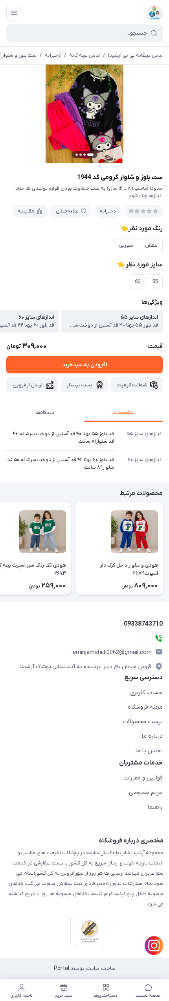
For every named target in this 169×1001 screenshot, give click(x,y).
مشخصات (123, 412)
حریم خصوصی (146, 792)
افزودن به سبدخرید (84, 365)
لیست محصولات (143, 722)
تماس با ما (149, 751)
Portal (61, 968)
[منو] (14, 12)
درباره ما (152, 736)
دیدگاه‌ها (45, 412)
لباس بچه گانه (84, 55)
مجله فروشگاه (145, 707)
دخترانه (53, 55)
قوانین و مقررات (143, 778)
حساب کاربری (146, 692)
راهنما (155, 807)
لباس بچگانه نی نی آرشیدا (135, 55)
